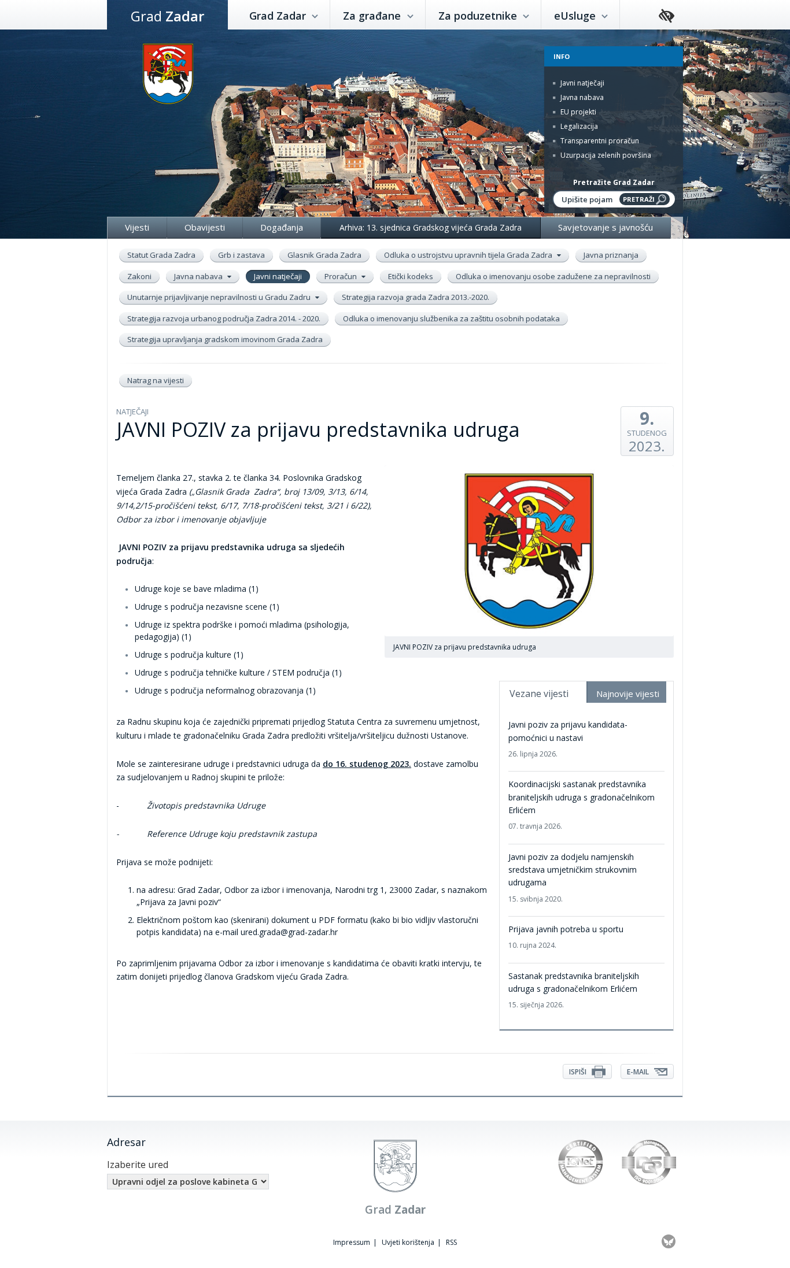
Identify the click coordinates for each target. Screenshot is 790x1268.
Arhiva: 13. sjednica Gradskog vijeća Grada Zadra (430, 227)
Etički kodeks (410, 276)
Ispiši (578, 1072)
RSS (451, 1242)
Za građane (373, 16)
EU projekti (577, 112)
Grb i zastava (241, 255)
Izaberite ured (137, 1164)
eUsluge (576, 16)
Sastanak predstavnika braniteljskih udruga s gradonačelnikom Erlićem (573, 990)
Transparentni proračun (599, 141)
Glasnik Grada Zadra (324, 255)
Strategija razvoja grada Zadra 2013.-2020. (415, 297)
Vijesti (137, 227)
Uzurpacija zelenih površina (605, 155)
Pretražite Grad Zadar (614, 182)
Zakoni (139, 276)
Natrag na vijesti (155, 380)
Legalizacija (578, 126)
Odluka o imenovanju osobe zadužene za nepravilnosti (553, 276)
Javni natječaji (581, 83)
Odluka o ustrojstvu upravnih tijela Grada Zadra (469, 255)
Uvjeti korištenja (408, 1242)
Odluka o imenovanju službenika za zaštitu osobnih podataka (451, 318)
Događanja (281, 227)
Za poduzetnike (479, 16)
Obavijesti (204, 227)
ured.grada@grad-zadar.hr (290, 931)
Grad (167, 15)
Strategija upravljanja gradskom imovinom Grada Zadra (225, 339)
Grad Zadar (279, 16)
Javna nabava (581, 97)
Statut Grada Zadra (161, 255)
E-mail (639, 1072)
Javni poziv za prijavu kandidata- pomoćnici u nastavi (567, 739)
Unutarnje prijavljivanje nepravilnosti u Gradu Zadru (219, 297)
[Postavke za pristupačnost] (666, 16)
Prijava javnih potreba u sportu (565, 937)
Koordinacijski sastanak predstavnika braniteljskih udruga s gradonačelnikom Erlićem (581, 804)
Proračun (341, 276)
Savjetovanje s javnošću (605, 227)
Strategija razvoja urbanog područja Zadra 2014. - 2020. (223, 318)
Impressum (351, 1242)
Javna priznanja (611, 255)
